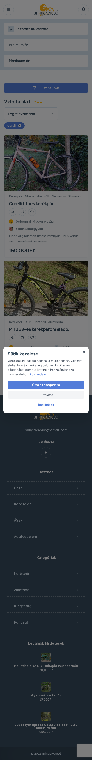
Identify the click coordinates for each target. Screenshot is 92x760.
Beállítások (46, 404)
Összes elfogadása (46, 385)
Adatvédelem (39, 374)
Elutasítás (46, 395)
